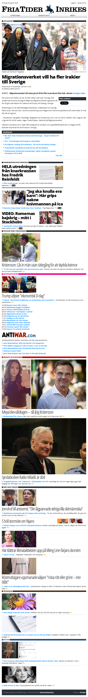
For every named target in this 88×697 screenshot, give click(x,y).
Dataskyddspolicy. (47, 692)
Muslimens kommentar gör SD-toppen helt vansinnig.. (24, 513)
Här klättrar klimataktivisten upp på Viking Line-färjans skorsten (41, 550)
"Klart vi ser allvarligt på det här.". (16, 586)
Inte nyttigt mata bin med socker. (16, 612)
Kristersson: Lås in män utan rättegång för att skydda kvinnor (39, 265)
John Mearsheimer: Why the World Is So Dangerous (23, 343)
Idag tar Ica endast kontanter (18, 329)
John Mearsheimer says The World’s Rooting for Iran (24, 348)
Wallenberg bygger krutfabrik (18, 307)
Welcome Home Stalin (12, 351)
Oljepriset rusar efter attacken (18, 322)
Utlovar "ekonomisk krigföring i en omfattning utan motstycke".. (29, 300)
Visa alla (59, 155)
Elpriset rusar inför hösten (16, 305)
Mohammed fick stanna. (13, 416)
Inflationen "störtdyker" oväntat (19, 312)
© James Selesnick (79, 72)
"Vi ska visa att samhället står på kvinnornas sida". (23, 269)
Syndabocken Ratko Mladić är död (23, 477)
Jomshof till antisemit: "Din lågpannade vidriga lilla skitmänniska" (42, 509)
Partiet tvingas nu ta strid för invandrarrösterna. (22, 525)
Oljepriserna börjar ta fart (16, 314)
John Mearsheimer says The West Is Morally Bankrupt (24, 353)
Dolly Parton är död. (11, 685)
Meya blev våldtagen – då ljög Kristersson (28, 412)
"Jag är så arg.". (9, 554)
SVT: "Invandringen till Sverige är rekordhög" (22, 141)
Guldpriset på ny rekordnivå (17, 316)
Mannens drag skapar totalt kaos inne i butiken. (22, 208)
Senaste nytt (44, 15)
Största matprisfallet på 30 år (18, 309)
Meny (72, 15)
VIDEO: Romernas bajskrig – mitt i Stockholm (18, 218)
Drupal (82, 692)
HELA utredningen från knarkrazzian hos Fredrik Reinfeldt (19, 173)
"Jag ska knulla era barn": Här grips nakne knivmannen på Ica (44, 197)
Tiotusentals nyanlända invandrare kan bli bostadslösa (26, 148)
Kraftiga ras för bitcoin (15, 318)
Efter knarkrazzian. (10, 183)
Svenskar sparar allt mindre (17, 327)
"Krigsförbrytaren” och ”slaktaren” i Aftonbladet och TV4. (26, 481)
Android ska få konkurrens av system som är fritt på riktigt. (27, 635)
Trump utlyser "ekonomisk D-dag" (23, 296)
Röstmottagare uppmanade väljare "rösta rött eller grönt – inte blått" (41, 579)
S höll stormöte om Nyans (18, 521)
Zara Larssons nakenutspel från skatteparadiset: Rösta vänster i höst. (30, 661)
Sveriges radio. (79, 93)
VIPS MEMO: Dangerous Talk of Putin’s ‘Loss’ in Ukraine (25, 346)
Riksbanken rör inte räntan (17, 320)
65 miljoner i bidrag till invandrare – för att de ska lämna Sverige (30, 144)
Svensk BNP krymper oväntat (18, 325)
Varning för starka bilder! (13, 226)
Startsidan (15, 15)
